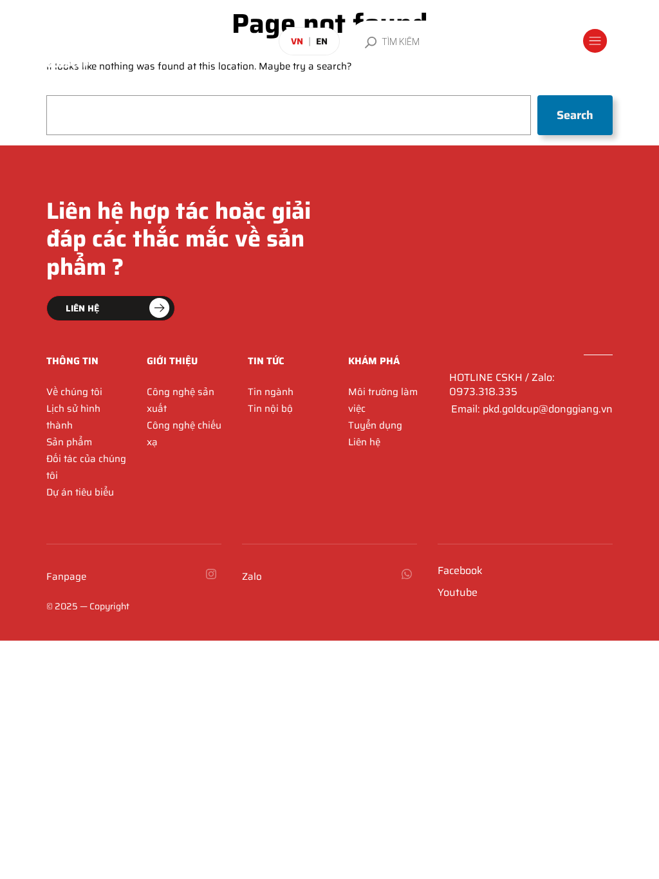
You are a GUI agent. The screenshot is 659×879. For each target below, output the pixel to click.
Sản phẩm (69, 442)
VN (297, 41)
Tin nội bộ (270, 408)
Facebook (460, 570)
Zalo (252, 576)
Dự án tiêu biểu (80, 492)
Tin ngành (270, 392)
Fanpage (66, 576)
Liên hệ (364, 442)
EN (322, 41)
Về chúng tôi (74, 392)
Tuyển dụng (375, 425)
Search (575, 115)
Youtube (458, 592)
